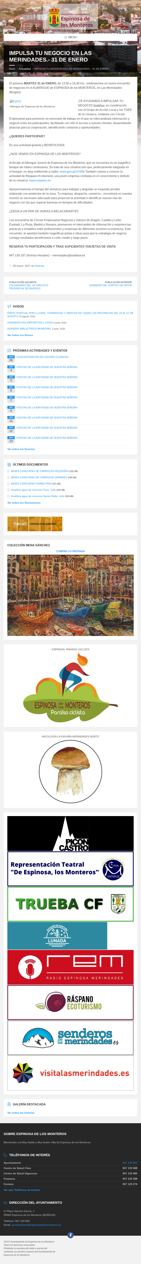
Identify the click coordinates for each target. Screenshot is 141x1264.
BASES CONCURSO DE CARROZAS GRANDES (39, 477)
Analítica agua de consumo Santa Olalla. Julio (37, 496)
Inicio (12, 68)
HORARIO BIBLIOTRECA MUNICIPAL (29, 328)
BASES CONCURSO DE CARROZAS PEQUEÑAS (40, 471)
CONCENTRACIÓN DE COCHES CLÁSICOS (42, 356)
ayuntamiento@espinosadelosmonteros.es (36, 1224)
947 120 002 (130, 1162)
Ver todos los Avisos (20, 335)
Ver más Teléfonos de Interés (22, 1189)
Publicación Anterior (118, 282)
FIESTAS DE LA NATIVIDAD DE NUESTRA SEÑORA (47, 367)
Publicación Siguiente (23, 282)
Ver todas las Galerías (21, 1112)
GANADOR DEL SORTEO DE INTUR (110, 285)
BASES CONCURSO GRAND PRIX (31, 483)
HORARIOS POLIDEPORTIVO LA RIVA (30, 322)
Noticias (39, 265)
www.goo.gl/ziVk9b (72, 171)
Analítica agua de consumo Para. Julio (33, 489)
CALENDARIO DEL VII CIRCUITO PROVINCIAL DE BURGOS (28, 287)
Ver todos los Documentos (24, 502)
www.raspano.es (40, 180)
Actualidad (25, 68)
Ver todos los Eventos (21, 449)
